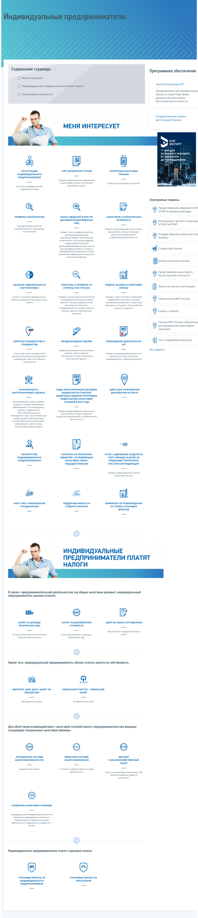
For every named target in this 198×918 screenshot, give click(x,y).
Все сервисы (157, 349)
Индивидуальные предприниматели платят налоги (53, 86)
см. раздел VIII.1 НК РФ (40, 824)
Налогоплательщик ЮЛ (170, 84)
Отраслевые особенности (37, 94)
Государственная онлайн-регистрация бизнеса (171, 118)
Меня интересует (32, 78)
